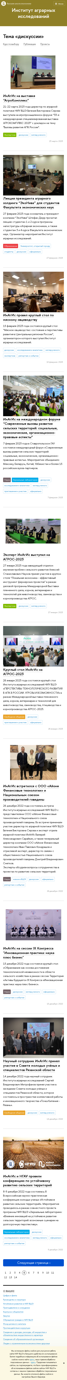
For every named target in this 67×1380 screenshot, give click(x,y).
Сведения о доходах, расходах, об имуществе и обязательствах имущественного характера (25, 1334)
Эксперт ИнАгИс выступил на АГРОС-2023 (26, 556)
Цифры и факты (10, 1295)
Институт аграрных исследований (33, 13)
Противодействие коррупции (16, 1328)
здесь (32, 1359)
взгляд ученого (38, 134)
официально (35, 251)
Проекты (45, 44)
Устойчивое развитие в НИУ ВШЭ (18, 1303)
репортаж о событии (28, 355)
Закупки (6, 1316)
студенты (8, 251)
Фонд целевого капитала (14, 1324)
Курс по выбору (11, 44)
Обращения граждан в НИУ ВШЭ (18, 1320)
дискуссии (23, 134)
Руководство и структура (14, 1299)
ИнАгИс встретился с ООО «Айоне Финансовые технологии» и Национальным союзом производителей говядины (31, 793)
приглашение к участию (15, 491)
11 (52, 1272)
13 (10, 1277)
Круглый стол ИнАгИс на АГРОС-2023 (23, 671)
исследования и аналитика (29, 350)
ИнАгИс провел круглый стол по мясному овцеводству (28, 317)
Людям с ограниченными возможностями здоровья (26, 1343)
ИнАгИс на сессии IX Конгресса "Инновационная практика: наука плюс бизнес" (28, 952)
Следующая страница (32, 1263)
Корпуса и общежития (13, 1311)
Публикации (30, 44)
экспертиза (9, 355)
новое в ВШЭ (19, 879)
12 (5, 1277)
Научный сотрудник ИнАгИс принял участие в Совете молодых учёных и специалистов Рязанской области (31, 1065)
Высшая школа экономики (19, 3)
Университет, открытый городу (35, 246)
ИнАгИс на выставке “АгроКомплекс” (19, 98)
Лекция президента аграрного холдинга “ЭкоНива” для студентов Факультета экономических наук (31, 203)
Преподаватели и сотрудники (16, 1307)
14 (15, 1277)
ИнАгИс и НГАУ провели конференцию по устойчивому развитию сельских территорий (27, 1180)
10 (47, 1272)
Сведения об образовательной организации (23, 1339)
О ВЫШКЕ (8, 1291)
